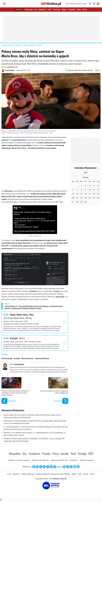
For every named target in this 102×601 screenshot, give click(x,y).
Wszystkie (15, 454)
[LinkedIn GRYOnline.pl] (51, 466)
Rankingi (41, 10)
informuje (8, 191)
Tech (73, 454)
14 (77, 194)
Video (79, 10)
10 (90, 190)
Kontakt (85, 474)
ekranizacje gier (7, 358)
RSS (90, 454)
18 (94, 194)
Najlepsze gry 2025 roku (59, 460)
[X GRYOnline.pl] (40, 466)
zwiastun (4, 140)
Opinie (64, 10)
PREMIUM (19, 10)
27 (73, 202)
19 (98, 194)
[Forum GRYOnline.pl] (54, 466)
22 (81, 198)
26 (98, 198)
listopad (85, 177)
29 (81, 202)
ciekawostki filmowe (42, 358)
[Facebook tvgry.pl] (78, 466)
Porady (46, 454)
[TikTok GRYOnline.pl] (44, 466)
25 (94, 198)
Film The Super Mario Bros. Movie (35, 322)
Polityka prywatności (43, 474)
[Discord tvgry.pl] (74, 466)
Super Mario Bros (19, 140)
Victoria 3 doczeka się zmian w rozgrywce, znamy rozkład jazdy (52, 390)
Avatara (57, 291)
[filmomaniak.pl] (9, 67)
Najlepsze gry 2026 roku (40, 460)
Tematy (82, 454)
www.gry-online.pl (7, 45)
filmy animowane (27, 358)
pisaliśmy (33, 291)
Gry (35, 10)
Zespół (74, 474)
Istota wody (60, 297)
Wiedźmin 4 (74, 460)
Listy (49, 10)
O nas (9, 474)
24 (90, 198)
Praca (80, 474)
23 (85, 198)
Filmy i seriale (60, 454)
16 (85, 194)
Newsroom (29, 10)
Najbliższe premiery (87, 460)
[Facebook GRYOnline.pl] (33, 466)
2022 (85, 173)
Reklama (67, 474)
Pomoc (92, 474)
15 (81, 194)
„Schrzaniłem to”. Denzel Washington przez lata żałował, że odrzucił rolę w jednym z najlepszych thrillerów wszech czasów (33, 307)
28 (77, 202)
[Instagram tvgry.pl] (71, 466)
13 (73, 194)
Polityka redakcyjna (27, 474)
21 (77, 198)
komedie (17, 358)
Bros (24, 148)
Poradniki (71, 10)
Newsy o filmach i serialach (33, 45)
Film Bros (35, 343)
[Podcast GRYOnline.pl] (47, 466)
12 (98, 190)
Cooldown (34, 454)
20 (73, 198)
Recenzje (56, 10)
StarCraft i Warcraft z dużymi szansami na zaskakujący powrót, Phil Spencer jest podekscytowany (17, 390)
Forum (84, 10)
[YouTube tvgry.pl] (64, 466)
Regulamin (16, 474)
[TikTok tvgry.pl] (67, 466)
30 (85, 202)
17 (90, 194)
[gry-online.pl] (51, 4)
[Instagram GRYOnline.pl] (37, 466)
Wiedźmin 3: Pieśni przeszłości (19, 460)
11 (94, 190)
